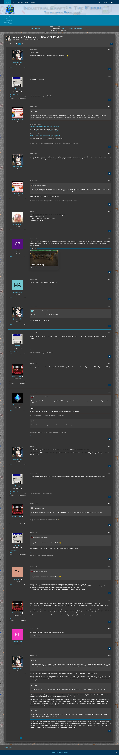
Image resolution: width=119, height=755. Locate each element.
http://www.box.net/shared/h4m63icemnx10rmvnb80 (45, 126)
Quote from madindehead (40, 311)
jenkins (66, 27)
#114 (109, 473)
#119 (109, 628)
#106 (109, 211)
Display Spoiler (36, 636)
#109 (109, 306)
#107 (109, 238)
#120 (109, 655)
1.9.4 (76, 28)
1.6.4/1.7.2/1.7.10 (65, 28)
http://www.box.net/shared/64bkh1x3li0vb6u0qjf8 (44, 131)
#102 (109, 76)
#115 (109, 503)
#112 (109, 392)
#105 (109, 180)
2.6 (44, 28)
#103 (109, 106)
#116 (109, 532)
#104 (109, 153)
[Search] (112, 2)
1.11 (84, 28)
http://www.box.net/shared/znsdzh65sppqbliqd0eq (44, 135)
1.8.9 (72, 28)
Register (105, 2)
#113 (109, 446)
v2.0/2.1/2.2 (33, 28)
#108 (109, 279)
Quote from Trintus (38, 508)
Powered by (60, 752)
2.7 (47, 28)
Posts (10, 67)
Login (99, 2)
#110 (109, 333)
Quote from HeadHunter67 (40, 397)
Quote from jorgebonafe (40, 185)
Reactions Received (13, 94)
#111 (109, 363)
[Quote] (109, 69)
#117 (109, 566)
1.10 (80, 28)
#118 (109, 600)
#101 (109, 49)
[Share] (111, 44)
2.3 (39, 28)
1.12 (87, 28)
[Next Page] (25, 44)
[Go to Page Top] (116, 752)
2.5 (42, 28)
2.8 (50, 28)
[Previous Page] (7, 44)
